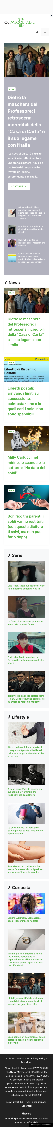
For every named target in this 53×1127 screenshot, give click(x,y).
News (11, 89)
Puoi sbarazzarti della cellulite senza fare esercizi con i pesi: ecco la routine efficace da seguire (26, 869)
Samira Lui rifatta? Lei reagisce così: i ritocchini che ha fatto (31, 243)
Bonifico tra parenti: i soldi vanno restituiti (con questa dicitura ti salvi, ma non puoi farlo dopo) (26, 526)
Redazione (23, 1058)
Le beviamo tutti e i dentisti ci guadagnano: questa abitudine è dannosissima (25, 830)
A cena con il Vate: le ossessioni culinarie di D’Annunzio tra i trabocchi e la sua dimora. (25, 792)
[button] (37, 32)
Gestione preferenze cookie (40, 1125)
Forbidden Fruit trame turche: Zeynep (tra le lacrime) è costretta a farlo (26, 660)
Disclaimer (26, 1062)
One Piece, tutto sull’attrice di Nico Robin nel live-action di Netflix (31, 229)
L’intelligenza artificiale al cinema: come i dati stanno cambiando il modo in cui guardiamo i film (26, 1001)
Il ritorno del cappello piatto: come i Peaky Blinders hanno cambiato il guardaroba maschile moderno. (26, 698)
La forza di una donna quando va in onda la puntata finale (25, 623)
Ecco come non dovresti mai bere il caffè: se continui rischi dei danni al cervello (26, 1039)
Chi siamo (11, 1058)
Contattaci (26, 1105)
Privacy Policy (38, 1058)
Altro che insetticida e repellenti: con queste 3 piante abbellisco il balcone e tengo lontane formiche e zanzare (31, 212)
